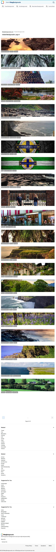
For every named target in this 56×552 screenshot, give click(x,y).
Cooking (3, 445)
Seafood (3, 460)
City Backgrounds (23, 6)
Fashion (3, 443)
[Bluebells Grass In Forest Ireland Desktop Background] (28, 318)
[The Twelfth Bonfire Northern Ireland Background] (28, 77)
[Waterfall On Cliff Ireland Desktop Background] (28, 252)
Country (3, 435)
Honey (2, 473)
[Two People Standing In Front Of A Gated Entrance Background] (28, 198)
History (2, 470)
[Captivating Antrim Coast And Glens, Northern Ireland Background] (28, 128)
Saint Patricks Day (5, 466)
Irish (2, 437)
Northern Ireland (5, 523)
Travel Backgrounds (9, 6)
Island (2, 465)
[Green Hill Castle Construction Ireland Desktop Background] (28, 285)
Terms (36, 545)
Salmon (3, 486)
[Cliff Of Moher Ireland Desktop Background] (28, 302)
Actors (2, 457)
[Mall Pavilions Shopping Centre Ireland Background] (28, 217)
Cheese (3, 448)
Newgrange (3, 511)
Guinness (3, 490)
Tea (2, 468)
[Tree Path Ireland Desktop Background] (28, 236)
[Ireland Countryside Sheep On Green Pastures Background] (28, 384)
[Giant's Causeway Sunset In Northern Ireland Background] (28, 44)
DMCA (50, 545)
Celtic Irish (3, 501)
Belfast (3, 524)
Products (3, 496)
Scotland (3, 520)
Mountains (3, 433)
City (2, 432)
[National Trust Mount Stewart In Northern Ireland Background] (28, 93)
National (3, 518)
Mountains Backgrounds (38, 6)
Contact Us (4, 542)
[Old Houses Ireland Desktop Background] (28, 269)
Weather (3, 458)
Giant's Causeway (5, 513)
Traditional (3, 516)
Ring (2, 495)
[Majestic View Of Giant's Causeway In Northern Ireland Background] (28, 179)
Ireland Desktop (4, 526)
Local (2, 515)
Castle (2, 438)
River (2, 471)
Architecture (4, 462)
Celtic (2, 510)
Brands (2, 500)
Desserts (3, 475)
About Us (3, 539)
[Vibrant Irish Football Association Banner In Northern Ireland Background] (28, 146)
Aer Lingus (3, 491)
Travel (2, 430)
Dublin (2, 493)
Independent (4, 498)
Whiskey (3, 488)
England (3, 521)
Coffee (2, 442)
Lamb (2, 485)
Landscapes (4, 483)
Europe (2, 463)
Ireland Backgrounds (8, 34)
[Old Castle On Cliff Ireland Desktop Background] (28, 351)
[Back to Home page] (2, 2)
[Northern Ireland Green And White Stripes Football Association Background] (28, 163)
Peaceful (3, 528)
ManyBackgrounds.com (7, 31)
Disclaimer (43, 545)
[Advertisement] (28, 19)
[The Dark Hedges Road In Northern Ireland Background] (28, 60)
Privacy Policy (29, 545)
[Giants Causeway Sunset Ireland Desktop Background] (28, 335)
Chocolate (3, 447)
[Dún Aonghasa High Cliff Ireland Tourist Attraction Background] (28, 368)
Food (2, 440)
